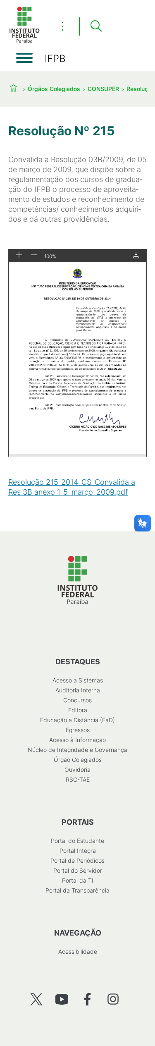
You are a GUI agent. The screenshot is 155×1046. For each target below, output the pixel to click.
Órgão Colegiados (78, 759)
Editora (77, 709)
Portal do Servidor (77, 870)
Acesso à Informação (77, 739)
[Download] (136, 256)
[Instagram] (113, 999)
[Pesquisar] (96, 26)
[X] (36, 999)
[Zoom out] (34, 255)
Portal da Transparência (77, 890)
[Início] (24, 41)
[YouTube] (62, 999)
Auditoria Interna (77, 690)
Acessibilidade (77, 951)
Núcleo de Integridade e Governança (77, 749)
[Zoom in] (19, 255)
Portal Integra (78, 850)
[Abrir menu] (24, 58)
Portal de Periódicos (77, 860)
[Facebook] (87, 999)
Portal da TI (77, 880)
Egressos (78, 729)
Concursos (77, 700)
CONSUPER (103, 88)
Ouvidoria (77, 769)
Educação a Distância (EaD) (77, 719)
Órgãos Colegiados (54, 88)
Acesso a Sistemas (77, 680)
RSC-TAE (78, 779)
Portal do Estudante (77, 840)
